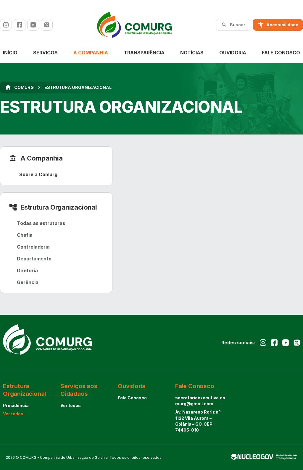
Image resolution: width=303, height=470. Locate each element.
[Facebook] (19, 25)
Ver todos (13, 413)
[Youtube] (33, 25)
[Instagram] (6, 25)
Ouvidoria (232, 53)
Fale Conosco (281, 53)
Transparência (144, 53)
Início (10, 53)
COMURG (24, 87)
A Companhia (90, 53)
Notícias (192, 53)
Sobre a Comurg (38, 174)
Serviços (45, 53)
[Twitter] (47, 25)
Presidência (16, 405)
